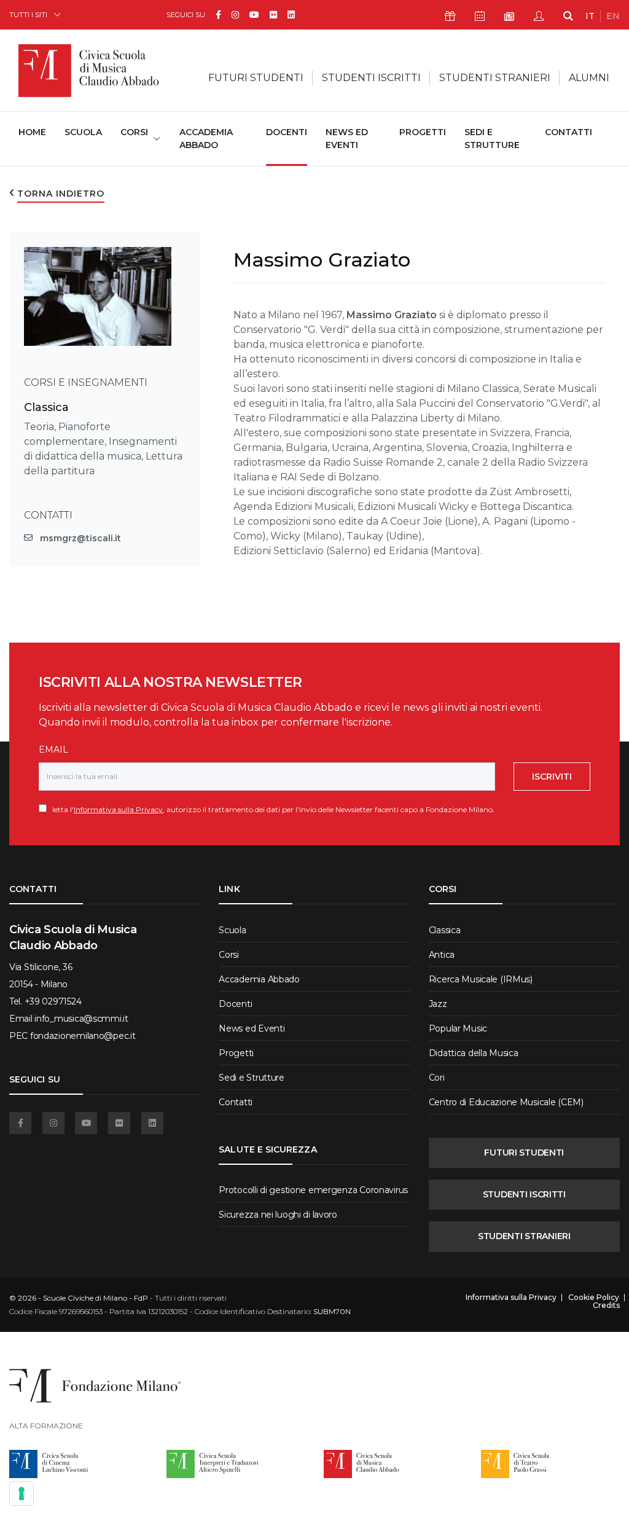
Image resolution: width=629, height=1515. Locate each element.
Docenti (286, 132)
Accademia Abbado (206, 139)
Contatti (568, 132)
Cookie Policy (593, 1297)
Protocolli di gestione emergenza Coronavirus (313, 1190)
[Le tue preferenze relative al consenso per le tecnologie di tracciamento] (21, 1493)
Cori (437, 1077)
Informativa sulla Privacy (118, 809)
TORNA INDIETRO (60, 193)
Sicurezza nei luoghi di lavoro (278, 1214)
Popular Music (458, 1028)
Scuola (83, 132)
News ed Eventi (347, 139)
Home (32, 132)
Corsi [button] (134, 132)
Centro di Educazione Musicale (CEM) (506, 1102)
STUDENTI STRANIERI (524, 1236)
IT (590, 16)
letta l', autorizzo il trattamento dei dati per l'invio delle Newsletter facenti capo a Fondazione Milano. (270, 809)
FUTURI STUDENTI (524, 1152)
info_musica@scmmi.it (81, 1018)
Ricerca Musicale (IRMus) (481, 979)
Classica (46, 407)
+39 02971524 (53, 1001)
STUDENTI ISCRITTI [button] (371, 78)
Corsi (229, 954)
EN (613, 16)
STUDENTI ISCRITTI (524, 1194)
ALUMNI (589, 78)
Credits (606, 1305)
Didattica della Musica (473, 1053)
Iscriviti (552, 776)
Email (53, 749)
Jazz (438, 1003)
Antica (442, 954)
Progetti (422, 132)
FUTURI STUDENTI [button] (255, 78)
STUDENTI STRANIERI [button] (494, 78)
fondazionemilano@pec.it (83, 1035)
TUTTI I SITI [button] (28, 14)
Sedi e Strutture (492, 139)
